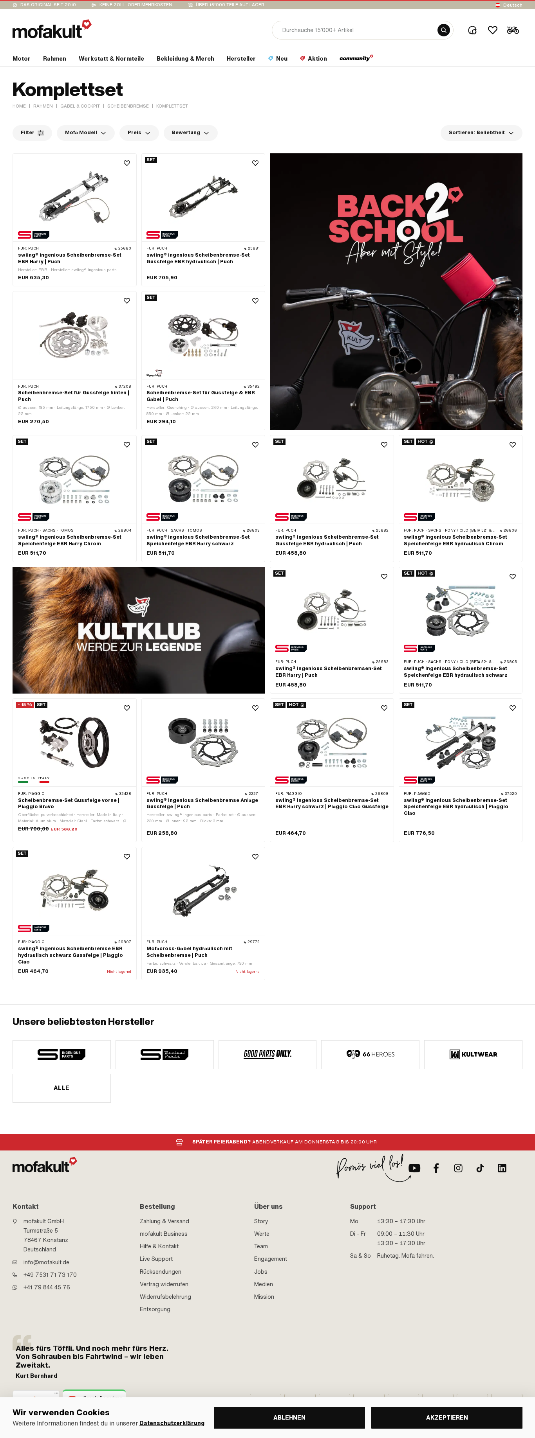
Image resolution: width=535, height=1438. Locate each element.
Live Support (156, 1259)
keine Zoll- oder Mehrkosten (135, 4)
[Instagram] (458, 1168)
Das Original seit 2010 (48, 4)
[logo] (52, 28)
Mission (264, 1297)
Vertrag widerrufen (164, 1284)
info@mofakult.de (46, 1262)
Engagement (270, 1259)
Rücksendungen (160, 1272)
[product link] (74, 220)
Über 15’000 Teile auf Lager (230, 4)
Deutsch (512, 5)
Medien (263, 1284)
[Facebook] (436, 1168)
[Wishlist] (492, 30)
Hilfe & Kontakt (159, 1246)
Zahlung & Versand (164, 1221)
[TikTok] (480, 1168)
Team (261, 1246)
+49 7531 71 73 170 (50, 1275)
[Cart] (513, 30)
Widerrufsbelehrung (165, 1297)
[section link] (356, 60)
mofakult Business (164, 1234)
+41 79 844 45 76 (46, 1287)
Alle (62, 1088)
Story (261, 1221)
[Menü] (56, 1395)
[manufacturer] (62, 1054)
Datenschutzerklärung (171, 1423)
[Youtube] (414, 1168)
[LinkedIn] (502, 1168)
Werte (261, 1234)
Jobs (261, 1272)
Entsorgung (155, 1309)
